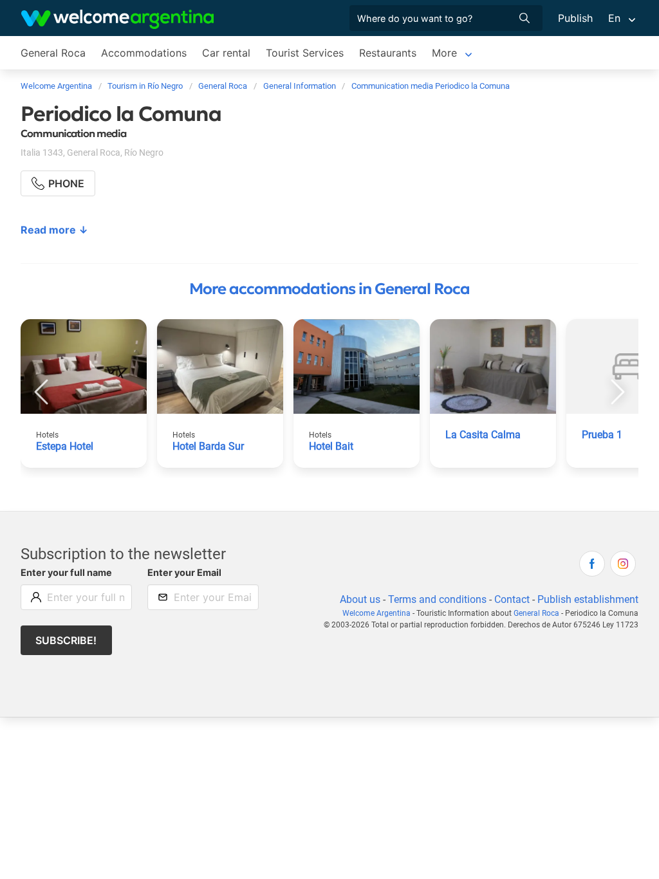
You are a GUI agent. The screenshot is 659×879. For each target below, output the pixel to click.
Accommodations (144, 52)
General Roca (53, 52)
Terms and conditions (437, 599)
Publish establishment (587, 599)
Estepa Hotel (64, 446)
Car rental (226, 52)
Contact (512, 599)
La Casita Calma (483, 435)
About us (360, 599)
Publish (575, 18)
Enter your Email (184, 572)
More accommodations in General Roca (329, 289)
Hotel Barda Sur (208, 446)
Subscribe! (66, 640)
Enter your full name (66, 572)
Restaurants (387, 52)
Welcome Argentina (376, 613)
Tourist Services (305, 52)
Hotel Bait (331, 446)
